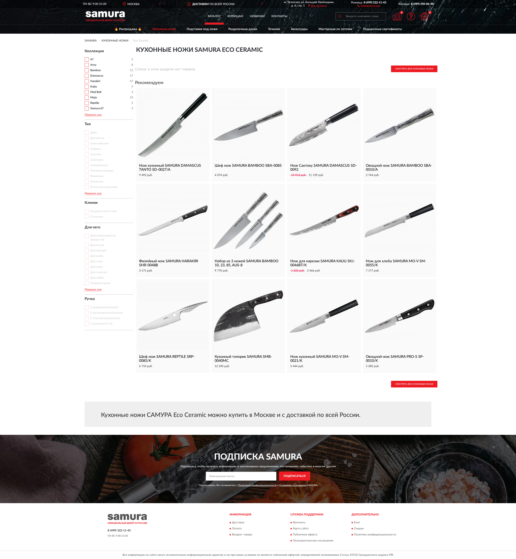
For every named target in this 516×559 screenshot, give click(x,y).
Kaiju (93, 86)
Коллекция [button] (94, 51)
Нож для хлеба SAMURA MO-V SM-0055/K (396, 263)
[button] (368, 5)
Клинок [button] (91, 203)
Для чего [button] (92, 227)
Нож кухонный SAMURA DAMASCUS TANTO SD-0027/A (170, 168)
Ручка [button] (90, 299)
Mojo (93, 97)
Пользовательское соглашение (313, 540)
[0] (424, 16)
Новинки (257, 16)
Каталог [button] (214, 16)
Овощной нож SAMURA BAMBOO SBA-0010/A (399, 168)
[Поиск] (340, 16)
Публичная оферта (305, 534)
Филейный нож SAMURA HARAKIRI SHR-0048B (168, 263)
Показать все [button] (93, 114)
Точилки (274, 29)
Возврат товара (242, 534)
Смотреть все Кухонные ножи (414, 69)
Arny (93, 64)
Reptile (94, 103)
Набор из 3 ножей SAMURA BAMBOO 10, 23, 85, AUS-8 (246, 263)
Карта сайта (301, 528)
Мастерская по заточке (335, 29)
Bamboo (95, 70)
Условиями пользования (293, 485)
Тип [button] (88, 124)
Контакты (279, 16)
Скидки (359, 528)
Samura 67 (97, 108)
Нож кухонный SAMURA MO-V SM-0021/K (320, 359)
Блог (357, 522)
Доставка (238, 522)
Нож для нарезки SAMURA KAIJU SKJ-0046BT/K (322, 263)
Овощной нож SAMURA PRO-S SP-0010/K (395, 359)
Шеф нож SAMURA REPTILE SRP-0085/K (167, 359)
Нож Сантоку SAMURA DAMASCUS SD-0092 (323, 168)
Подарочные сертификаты (382, 29)
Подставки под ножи (202, 29)
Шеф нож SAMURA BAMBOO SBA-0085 (248, 166)
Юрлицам (235, 16)
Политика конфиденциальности (375, 534)
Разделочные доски (242, 29)
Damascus (96, 75)
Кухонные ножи (164, 29)
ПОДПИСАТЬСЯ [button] (295, 476)
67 (92, 59)
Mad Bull (95, 92)
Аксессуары (299, 29)
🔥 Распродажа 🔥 (128, 29)
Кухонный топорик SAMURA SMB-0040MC (243, 359)
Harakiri (95, 81)
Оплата (237, 528)
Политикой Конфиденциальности (257, 485)
